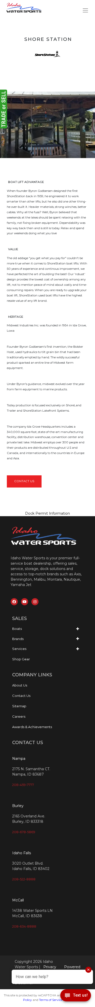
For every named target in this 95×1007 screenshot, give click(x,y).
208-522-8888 (23, 879)
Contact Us (24, 481)
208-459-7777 (23, 785)
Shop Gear (21, 659)
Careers (18, 716)
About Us (19, 685)
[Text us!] (75, 996)
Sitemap (19, 706)
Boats (17, 629)
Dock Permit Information (47, 513)
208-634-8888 (24, 926)
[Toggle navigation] (85, 10)
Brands (18, 639)
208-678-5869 (23, 832)
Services (19, 649)
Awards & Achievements (32, 727)
